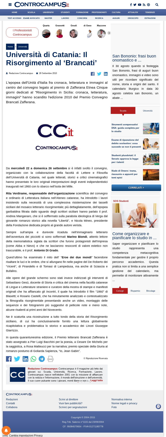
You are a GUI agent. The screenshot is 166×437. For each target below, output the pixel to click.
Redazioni (12, 399)
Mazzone (101, 25)
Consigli (120, 291)
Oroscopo (133, 18)
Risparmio (135, 291)
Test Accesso (14, 18)
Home (10, 47)
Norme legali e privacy (124, 403)
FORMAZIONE (82, 12)
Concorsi (82, 18)
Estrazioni (150, 18)
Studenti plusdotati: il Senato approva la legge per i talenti (125, 158)
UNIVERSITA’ (48, 12)
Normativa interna (122, 399)
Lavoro (65, 18)
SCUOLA (31, 12)
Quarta (46, 25)
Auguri (116, 18)
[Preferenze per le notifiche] (6, 430)
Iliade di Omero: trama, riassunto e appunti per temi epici (124, 174)
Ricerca (99, 18)
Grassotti (60, 25)
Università (22, 47)
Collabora (11, 407)
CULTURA (116, 12)
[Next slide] (109, 33)
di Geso (87, 25)
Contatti (10, 403)
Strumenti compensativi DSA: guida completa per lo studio (125, 128)
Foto (114, 407)
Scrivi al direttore (68, 399)
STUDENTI (65, 12)
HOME (14, 12)
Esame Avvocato (31, 18)
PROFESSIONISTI (99, 12)
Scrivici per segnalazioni (73, 407)
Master (48, 18)
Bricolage (150, 291)
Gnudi (74, 25)
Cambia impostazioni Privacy (26, 435)
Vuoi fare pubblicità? (70, 403)
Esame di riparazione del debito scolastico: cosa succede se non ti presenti (126, 143)
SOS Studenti (121, 201)
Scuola (123, 111)
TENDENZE (150, 12)
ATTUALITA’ (133, 12)
